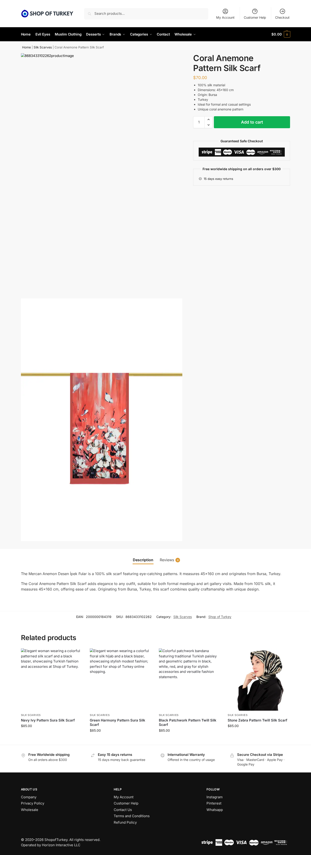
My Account (225, 17)
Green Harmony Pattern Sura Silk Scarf (117, 722)
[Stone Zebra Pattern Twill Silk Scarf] (259, 679)
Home (26, 47)
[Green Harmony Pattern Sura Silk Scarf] (121, 679)
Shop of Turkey (219, 617)
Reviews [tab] (169, 560)
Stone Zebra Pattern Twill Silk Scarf (257, 720)
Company (28, 797)
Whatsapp (214, 810)
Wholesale (29, 810)
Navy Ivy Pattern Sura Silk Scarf (48, 720)
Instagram (214, 797)
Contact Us (123, 810)
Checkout (282, 17)
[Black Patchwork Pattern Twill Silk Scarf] (190, 679)
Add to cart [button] (52, 735)
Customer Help (255, 17)
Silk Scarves (43, 47)
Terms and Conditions (132, 816)
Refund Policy (125, 822)
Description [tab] (143, 560)
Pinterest (213, 803)
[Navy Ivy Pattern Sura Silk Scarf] (52, 679)
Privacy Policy (32, 803)
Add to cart (252, 122)
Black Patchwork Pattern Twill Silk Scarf (187, 722)
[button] (280, 34)
